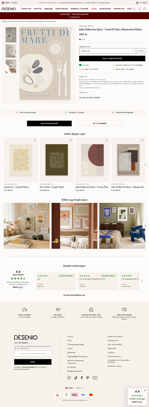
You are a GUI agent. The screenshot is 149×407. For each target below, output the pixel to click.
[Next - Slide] (145, 164)
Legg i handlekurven (112, 58)
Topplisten (26, 9)
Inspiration (119, 9)
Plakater (48, 9)
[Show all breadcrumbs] (4, 21)
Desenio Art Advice (115, 336)
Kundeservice (113, 340)
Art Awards (72, 367)
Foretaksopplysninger (76, 345)
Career (70, 348)
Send (32, 362)
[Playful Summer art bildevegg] (27, 226)
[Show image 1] (11, 34)
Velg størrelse (84, 47)
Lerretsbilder (61, 9)
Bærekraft (71, 353)
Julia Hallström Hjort (17, 21)
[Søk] (134, 9)
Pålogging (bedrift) (75, 371)
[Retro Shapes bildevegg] (122, 226)
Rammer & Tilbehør (79, 9)
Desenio (81, 400)
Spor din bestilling (115, 345)
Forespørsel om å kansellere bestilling (119, 361)
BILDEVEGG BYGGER (49, 123)
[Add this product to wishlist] (71, 28)
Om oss (70, 336)
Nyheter (38, 9)
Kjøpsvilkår (112, 348)
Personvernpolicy (28, 367)
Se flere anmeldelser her (74, 295)
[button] (141, 51)
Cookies (111, 353)
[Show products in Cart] (144, 9)
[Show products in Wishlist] (139, 9)
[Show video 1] (11, 66)
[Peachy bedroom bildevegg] (75, 226)
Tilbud (94, 9)
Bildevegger (105, 9)
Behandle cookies (115, 366)
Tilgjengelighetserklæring (77, 356)
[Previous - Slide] (4, 164)
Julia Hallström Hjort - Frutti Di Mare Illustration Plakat (42, 21)
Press (70, 340)
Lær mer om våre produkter (89, 97)
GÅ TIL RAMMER (99, 123)
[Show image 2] (11, 51)
